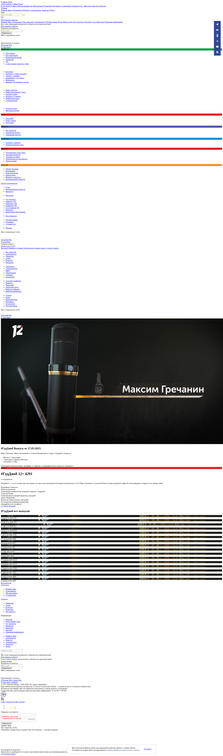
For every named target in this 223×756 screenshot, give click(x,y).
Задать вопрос (6, 661)
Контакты (100, 22)
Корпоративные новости (15, 189)
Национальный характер (15, 179)
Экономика (10, 267)
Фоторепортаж (11, 306)
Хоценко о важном (13, 143)
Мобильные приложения (15, 212)
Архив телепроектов (9, 183)
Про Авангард (78, 22)
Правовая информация (114, 22)
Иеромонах (10, 80)
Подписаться (6, 33)
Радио (52, 10)
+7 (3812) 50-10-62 (8, 506)
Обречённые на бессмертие (16, 159)
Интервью (10, 302)
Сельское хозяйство (13, 281)
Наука (8, 297)
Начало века (10, 175)
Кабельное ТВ (11, 204)
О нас (94, 22)
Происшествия (11, 300)
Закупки (9, 630)
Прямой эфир (6, 10)
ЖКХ (8, 271)
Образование (11, 273)
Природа (9, 283)
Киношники (10, 171)
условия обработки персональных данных (123, 750)
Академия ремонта (13, 155)
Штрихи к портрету (13, 177)
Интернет (9, 210)
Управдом (9, 60)
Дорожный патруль (13, 135)
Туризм (8, 295)
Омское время (11, 161)
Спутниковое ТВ (12, 208)
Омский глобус (12, 94)
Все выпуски (6, 583)
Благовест (9, 72)
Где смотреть (11, 199)
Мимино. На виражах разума (17, 82)
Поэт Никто (10, 53)
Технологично (11, 108)
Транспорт (10, 285)
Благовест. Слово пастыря (16, 74)
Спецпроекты (35, 10)
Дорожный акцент (13, 133)
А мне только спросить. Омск (17, 64)
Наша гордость (11, 90)
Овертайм (9, 118)
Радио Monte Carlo (65, 22)
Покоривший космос (14, 58)
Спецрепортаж (11, 101)
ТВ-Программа (51, 22)
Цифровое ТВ (11, 206)
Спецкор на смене (13, 157)
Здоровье (9, 275)
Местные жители (12, 111)
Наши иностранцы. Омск (16, 92)
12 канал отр (11, 224)
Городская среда (12, 287)
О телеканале (11, 595)
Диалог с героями (13, 76)
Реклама (88, 22)
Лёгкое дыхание (12, 169)
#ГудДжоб (10, 123)
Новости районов (13, 289)
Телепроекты (17, 10)
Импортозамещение (13, 291)
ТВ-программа (11, 593)
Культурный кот (12, 173)
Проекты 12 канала (13, 96)
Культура (9, 260)
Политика (9, 263)
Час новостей (28, 22)
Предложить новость (9, 20)
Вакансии (9, 191)
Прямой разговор (12, 98)
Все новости (10, 612)
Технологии (10, 304)
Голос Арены (11, 121)
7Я (7, 62)
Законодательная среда (15, 145)
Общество (10, 256)
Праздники (10, 277)
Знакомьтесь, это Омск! (15, 78)
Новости (26, 10)
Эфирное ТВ (11, 201)
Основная (9, 222)
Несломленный (12, 55)
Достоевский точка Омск (16, 153)
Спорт (8, 258)
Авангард (45, 10)
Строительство (11, 269)
